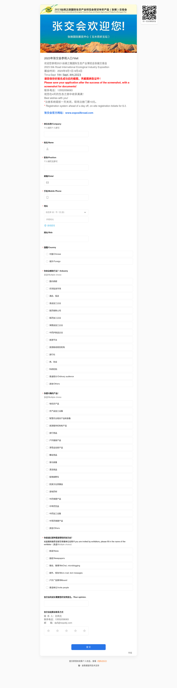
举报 (130, 653)
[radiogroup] (66, 631)
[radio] (48, 631)
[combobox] (65, 212)
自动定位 (51, 225)
